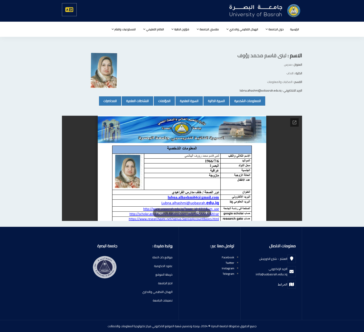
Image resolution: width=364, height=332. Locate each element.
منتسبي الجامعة (209, 29)
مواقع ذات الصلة (162, 257)
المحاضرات (108, 101)
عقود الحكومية (163, 266)
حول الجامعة (276, 29)
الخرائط (282, 284)
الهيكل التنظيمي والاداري (243, 29)
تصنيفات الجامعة (163, 300)
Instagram (228, 268)
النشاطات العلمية (135, 101)
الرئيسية (294, 29)
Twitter (230, 263)
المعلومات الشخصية (245, 101)
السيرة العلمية (186, 101)
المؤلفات (162, 101)
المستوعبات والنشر (125, 29)
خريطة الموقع (164, 274)
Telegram (228, 273)
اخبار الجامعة (165, 283)
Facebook (228, 257)
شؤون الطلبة (181, 29)
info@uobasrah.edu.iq (271, 274)
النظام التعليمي (154, 29)
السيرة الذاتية (214, 101)
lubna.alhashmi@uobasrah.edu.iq (260, 90)
